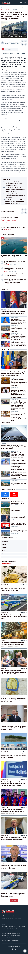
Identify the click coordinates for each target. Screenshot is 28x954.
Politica (5, 271)
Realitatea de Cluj (5, 928)
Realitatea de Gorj (15, 940)
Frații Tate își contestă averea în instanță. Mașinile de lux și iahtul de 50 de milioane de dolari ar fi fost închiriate (13, 672)
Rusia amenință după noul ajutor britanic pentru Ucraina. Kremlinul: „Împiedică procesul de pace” (13, 727)
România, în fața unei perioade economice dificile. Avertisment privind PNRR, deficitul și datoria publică (13, 783)
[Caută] (21, 2)
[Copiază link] (22, 41)
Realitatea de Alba (16, 933)
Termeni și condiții (10, 915)
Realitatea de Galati (15, 931)
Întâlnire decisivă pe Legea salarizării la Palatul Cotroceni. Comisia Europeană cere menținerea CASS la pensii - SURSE (18, 416)
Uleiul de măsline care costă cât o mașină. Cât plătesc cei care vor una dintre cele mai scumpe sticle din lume (14, 588)
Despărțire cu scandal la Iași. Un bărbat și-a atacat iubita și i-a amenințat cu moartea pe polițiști (13, 894)
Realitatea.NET (5, 926)
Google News (7, 229)
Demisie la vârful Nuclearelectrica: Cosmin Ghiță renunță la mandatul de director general (15, 189)
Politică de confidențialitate (7, 918)
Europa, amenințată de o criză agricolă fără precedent (18, 510)
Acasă (4, 7)
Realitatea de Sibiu (5, 931)
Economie (6, 264)
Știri (7, 7)
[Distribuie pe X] (25, 44)
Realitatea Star (22, 926)
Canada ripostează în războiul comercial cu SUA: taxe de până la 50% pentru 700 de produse (14, 201)
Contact (3, 915)
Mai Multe (14, 900)
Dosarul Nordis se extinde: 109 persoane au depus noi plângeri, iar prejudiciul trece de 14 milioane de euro (13, 644)
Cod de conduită (18, 918)
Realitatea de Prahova (6, 933)
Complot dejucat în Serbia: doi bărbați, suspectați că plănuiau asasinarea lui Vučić (14, 183)
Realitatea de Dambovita (15, 928)
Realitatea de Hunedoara (18, 938)
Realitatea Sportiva (13, 926)
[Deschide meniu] (25, 3)
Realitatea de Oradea (6, 940)
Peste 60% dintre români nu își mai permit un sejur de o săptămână (18, 483)
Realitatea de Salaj (5, 935)
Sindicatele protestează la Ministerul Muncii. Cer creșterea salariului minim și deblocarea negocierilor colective (19, 475)
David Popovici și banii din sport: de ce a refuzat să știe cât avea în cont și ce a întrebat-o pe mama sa (18, 345)
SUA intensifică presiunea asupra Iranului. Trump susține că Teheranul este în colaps (14, 839)
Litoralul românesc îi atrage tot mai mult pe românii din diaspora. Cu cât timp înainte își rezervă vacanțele (15, 281)
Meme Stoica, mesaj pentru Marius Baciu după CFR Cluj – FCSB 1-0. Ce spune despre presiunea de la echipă (14, 867)
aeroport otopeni (11, 220)
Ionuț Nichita (23, 584)
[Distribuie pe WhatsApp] (22, 44)
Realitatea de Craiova (15, 935)
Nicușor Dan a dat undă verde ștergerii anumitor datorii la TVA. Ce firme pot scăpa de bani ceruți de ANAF (13, 373)
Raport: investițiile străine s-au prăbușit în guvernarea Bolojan (15, 274)
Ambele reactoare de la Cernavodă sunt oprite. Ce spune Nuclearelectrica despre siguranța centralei (13, 755)
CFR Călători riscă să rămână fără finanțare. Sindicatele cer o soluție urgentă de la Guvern (17, 455)
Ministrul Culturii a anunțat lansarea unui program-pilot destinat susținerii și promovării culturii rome (15, 268)
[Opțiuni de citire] (25, 951)
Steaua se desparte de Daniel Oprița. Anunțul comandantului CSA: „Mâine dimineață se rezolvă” (12, 811)
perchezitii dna (6, 223)
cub (3, 220)
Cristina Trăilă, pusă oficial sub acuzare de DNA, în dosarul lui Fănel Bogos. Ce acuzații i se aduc (13, 700)
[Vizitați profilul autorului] (2, 42)
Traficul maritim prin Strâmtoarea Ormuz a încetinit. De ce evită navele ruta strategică (14, 256)
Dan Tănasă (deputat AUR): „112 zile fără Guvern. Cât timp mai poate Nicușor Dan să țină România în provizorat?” (19, 382)
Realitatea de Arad (15, 42)
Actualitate (11, 7)
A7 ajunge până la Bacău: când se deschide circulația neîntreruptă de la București (15, 195)
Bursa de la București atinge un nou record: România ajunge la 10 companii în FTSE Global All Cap (13, 446)
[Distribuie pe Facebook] (25, 41)
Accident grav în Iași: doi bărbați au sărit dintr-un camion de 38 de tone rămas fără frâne (14, 616)
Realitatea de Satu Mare (6, 938)
